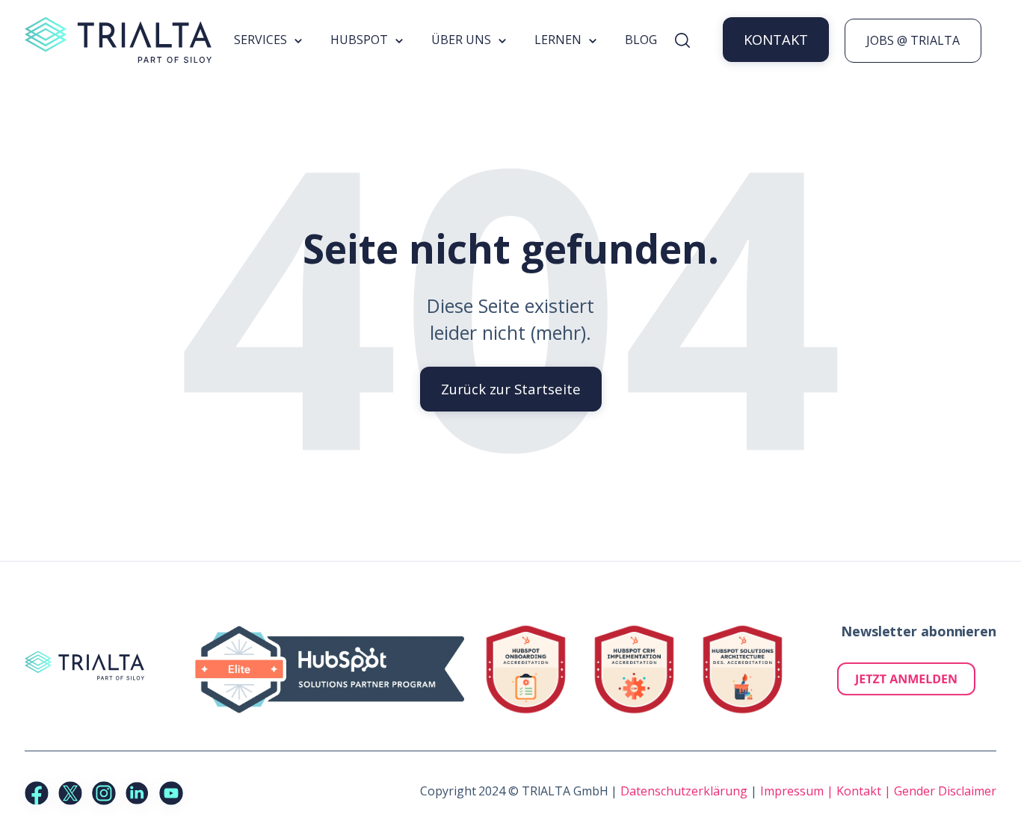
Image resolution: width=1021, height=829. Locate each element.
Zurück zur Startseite (511, 388)
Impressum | (798, 791)
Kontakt (860, 791)
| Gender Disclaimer (940, 791)
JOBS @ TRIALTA (913, 40)
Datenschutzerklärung (683, 791)
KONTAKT (776, 39)
